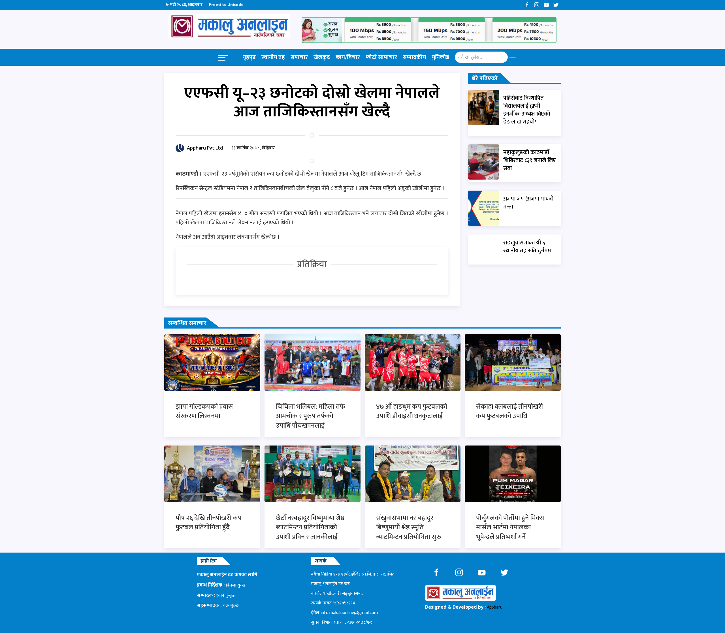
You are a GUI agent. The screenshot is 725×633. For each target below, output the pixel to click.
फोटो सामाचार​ (381, 57)
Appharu (494, 607)
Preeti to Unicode (226, 4)
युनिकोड (440, 57)
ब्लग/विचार (348, 57)
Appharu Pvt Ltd (205, 148)
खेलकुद (322, 57)
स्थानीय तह (273, 57)
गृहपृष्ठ (249, 57)
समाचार (299, 57)
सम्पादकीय (414, 57)
